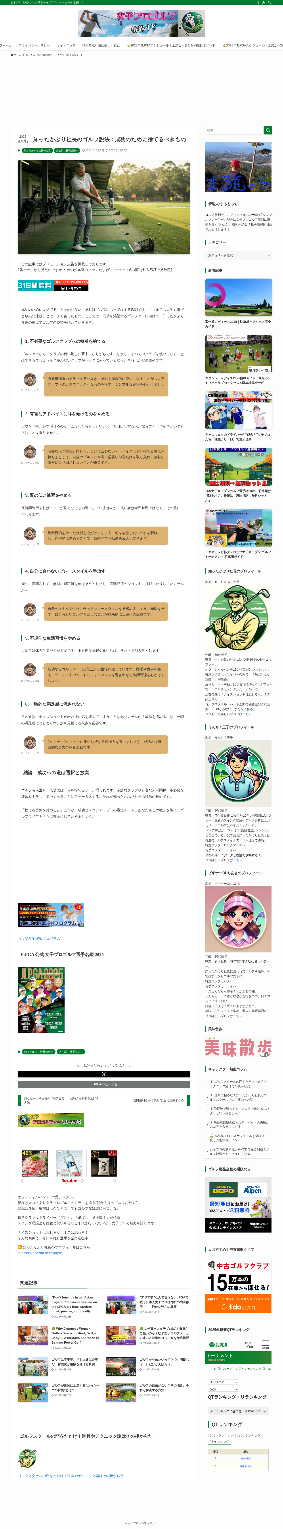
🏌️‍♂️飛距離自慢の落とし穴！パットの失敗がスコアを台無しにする (239, 1125)
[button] (104, 1074)
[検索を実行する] (268, 130)
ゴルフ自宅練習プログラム (39, 938)
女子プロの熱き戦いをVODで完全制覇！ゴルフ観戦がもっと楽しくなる (239, 1152)
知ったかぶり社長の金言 (37, 150)
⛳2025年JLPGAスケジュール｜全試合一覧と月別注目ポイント (239, 1138)
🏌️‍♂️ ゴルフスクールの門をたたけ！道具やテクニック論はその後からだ (238, 1084)
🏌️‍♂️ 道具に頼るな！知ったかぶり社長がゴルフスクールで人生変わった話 (238, 1097)
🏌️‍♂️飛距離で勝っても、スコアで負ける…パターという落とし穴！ (239, 1111)
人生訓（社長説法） (67, 150)
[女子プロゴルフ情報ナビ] (141, 23)
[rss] (264, 2)
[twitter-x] (258, 2)
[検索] (269, 2)
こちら (247, 714)
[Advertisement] (141, 90)
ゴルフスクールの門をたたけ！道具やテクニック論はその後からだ (71, 1476)
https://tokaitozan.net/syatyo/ (40, 1253)
